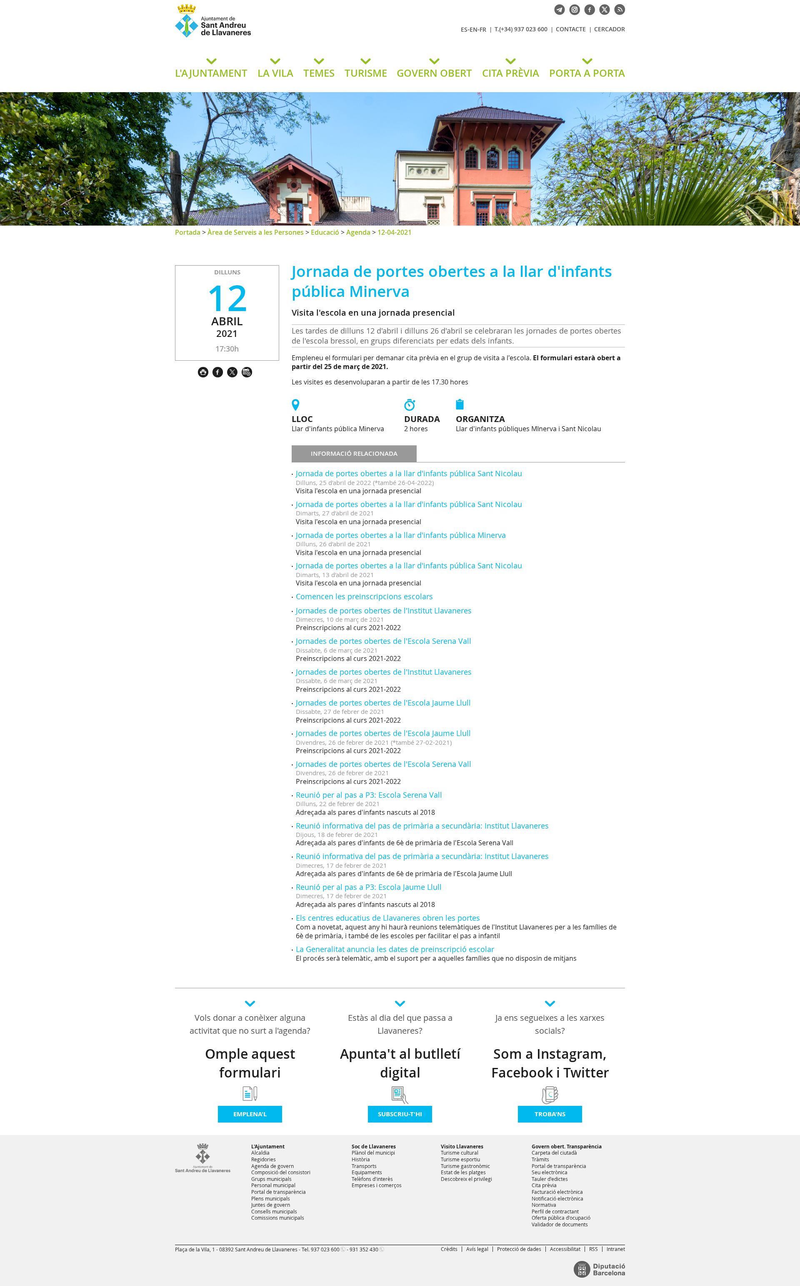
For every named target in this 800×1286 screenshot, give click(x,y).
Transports (364, 1166)
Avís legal (477, 1249)
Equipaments (367, 1172)
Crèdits (449, 1249)
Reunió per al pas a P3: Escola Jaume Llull (369, 887)
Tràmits (540, 1159)
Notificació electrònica (557, 1198)
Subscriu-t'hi (400, 1114)
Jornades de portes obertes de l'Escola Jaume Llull (383, 703)
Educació (325, 232)
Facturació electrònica (557, 1191)
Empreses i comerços (377, 1185)
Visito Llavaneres (462, 1146)
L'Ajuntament (268, 1146)
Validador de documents (560, 1224)
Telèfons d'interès (372, 1178)
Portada (187, 232)
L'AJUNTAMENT (211, 73)
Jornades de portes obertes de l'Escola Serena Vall (383, 641)
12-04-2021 (395, 232)
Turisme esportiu (460, 1159)
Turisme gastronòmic (465, 1166)
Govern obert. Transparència (567, 1146)
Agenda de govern (272, 1166)
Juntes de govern (270, 1204)
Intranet (616, 1249)
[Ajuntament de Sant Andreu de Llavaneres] (202, 1170)
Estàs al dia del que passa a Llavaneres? (400, 1024)
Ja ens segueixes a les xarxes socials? (550, 1024)
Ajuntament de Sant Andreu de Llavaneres (272, 37)
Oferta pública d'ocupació (561, 1217)
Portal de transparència (278, 1191)
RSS (593, 1249)
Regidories (263, 1159)
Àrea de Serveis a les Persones (256, 232)
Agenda (358, 232)
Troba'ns (550, 1114)
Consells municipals (274, 1211)
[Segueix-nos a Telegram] (557, 8)
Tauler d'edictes (550, 1178)
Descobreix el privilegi (466, 1178)
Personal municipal (273, 1185)
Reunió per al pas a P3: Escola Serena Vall (369, 795)
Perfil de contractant (555, 1211)
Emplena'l (250, 1114)
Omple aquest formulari (250, 1063)
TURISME (366, 73)
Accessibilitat (565, 1249)
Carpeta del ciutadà (554, 1152)
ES (464, 29)
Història (361, 1159)
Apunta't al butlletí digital (400, 1063)
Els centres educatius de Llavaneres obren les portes (388, 918)
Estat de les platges (463, 1172)
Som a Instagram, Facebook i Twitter (550, 1063)
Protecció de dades (519, 1249)
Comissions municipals (277, 1217)
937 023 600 (325, 1249)
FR (483, 29)
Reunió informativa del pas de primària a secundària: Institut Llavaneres (422, 826)
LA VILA (275, 73)
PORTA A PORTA (587, 73)
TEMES (319, 73)
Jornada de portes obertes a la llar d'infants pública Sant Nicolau (409, 473)
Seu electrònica (550, 1172)
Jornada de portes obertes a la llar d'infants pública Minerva (401, 535)
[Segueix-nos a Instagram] (572, 8)
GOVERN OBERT (434, 73)
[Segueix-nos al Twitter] (602, 8)
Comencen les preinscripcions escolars (364, 596)
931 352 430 (364, 1249)
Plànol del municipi (373, 1152)
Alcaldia (260, 1152)
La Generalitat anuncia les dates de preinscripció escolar (395, 949)
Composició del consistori (280, 1172)
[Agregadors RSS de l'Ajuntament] (617, 8)
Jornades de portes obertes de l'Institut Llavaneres (384, 610)
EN (474, 29)
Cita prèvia (544, 1185)
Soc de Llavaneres (374, 1146)
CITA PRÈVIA (510, 73)
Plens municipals (270, 1198)
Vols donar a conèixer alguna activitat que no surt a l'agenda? (250, 1024)
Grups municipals (271, 1178)
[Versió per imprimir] (205, 371)
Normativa (544, 1204)
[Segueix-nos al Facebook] (587, 8)
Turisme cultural (459, 1152)
